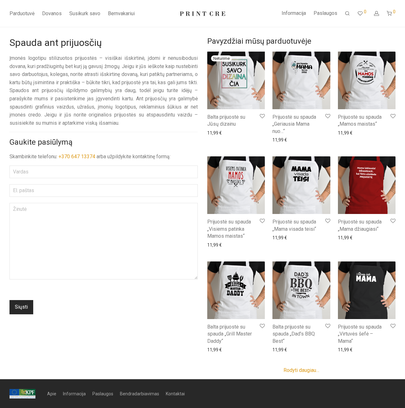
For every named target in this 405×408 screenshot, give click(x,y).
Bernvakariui (121, 13)
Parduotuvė (21, 13)
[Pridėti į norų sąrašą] (262, 116)
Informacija (294, 13)
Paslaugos (325, 13)
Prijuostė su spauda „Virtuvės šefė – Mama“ (360, 334)
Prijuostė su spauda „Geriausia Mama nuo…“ (294, 124)
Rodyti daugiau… (301, 370)
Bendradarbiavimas (139, 393)
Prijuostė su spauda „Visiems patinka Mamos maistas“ (229, 229)
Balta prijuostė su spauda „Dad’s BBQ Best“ (293, 334)
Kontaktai (175, 393)
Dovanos (52, 13)
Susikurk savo (84, 13)
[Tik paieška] (347, 14)
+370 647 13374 (78, 157)
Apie (51, 393)
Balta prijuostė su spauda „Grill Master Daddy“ (229, 334)
